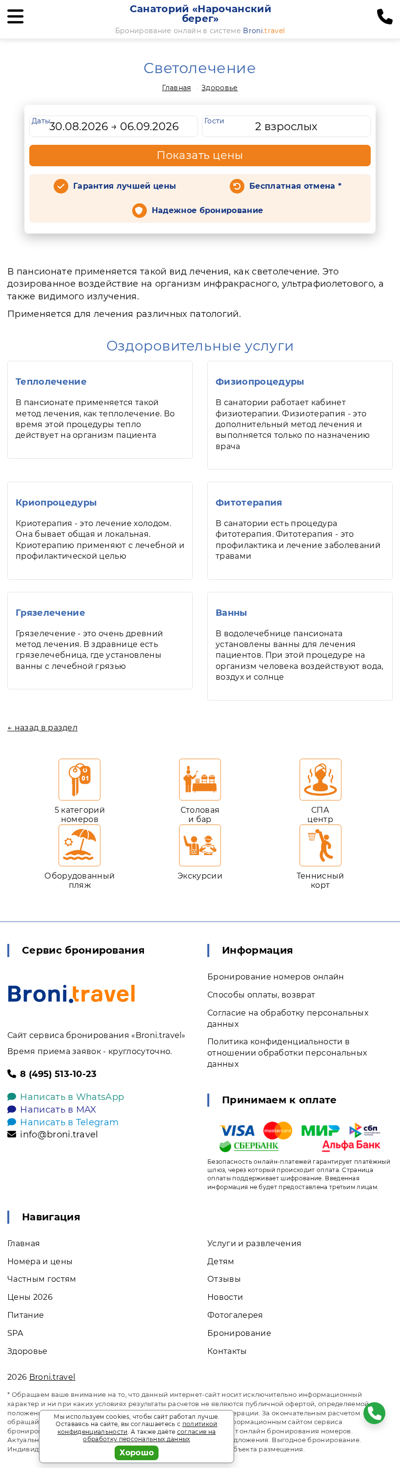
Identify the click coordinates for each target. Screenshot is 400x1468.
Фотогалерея (235, 1315)
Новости (225, 1297)
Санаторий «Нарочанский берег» (200, 13)
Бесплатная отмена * (295, 186)
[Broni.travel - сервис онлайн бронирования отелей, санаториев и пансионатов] (71, 994)
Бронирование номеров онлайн (275, 976)
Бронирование (239, 1333)
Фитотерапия (249, 502)
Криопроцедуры (56, 502)
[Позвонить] (385, 17)
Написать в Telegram (69, 1122)
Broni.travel (52, 1377)
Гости (214, 121)
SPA (15, 1333)
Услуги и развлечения (254, 1243)
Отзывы (224, 1279)
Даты (41, 121)
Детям (221, 1261)
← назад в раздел (42, 727)
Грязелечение (50, 612)
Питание (25, 1315)
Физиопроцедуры (260, 381)
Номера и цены (40, 1261)
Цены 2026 (30, 1297)
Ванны (231, 612)
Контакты (227, 1351)
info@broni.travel (59, 1134)
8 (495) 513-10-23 (58, 1074)
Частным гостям (41, 1279)
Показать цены (200, 155)
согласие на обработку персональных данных (149, 1435)
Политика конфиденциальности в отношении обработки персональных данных (287, 1053)
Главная (176, 87)
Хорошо (137, 1452)
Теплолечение (51, 381)
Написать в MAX (58, 1109)
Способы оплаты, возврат (261, 994)
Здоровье (219, 87)
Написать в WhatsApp (72, 1097)
